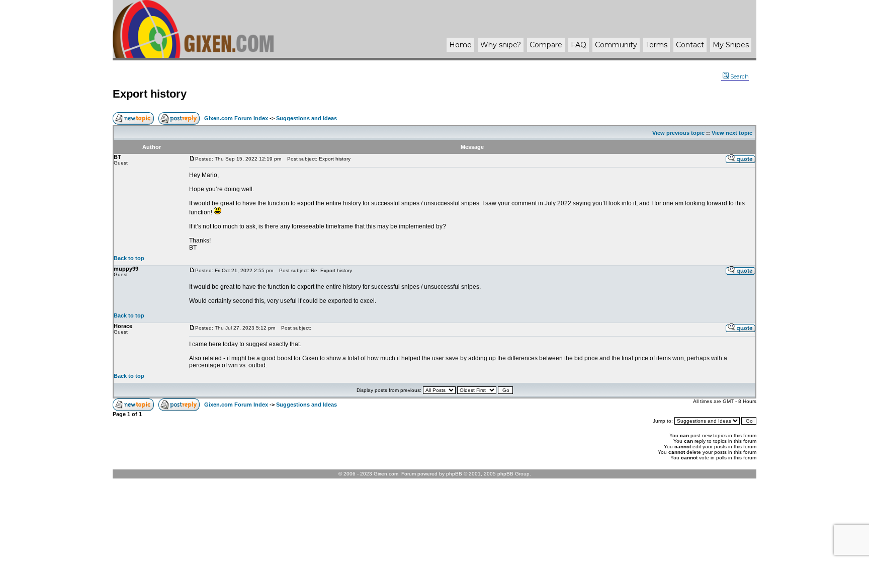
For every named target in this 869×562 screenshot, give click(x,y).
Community (616, 44)
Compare (546, 44)
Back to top (129, 258)
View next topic (732, 133)
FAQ (578, 44)
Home (460, 44)
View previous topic (678, 133)
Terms (656, 44)
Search (739, 76)
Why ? (500, 44)
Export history (150, 94)
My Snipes (731, 44)
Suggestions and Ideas (306, 118)
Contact (690, 44)
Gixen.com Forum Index (236, 118)
